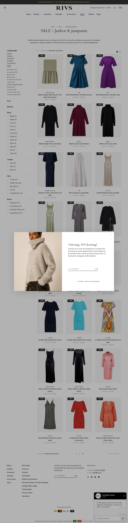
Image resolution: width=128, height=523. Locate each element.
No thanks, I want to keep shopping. (89, 281)
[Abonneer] (95, 269)
